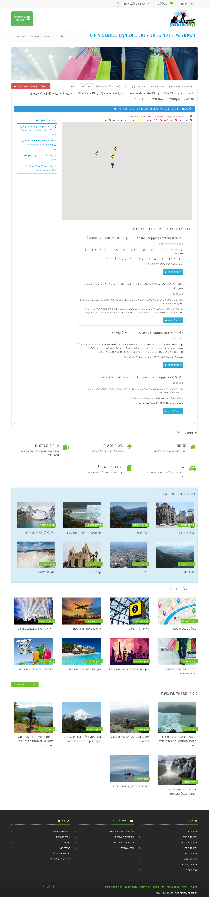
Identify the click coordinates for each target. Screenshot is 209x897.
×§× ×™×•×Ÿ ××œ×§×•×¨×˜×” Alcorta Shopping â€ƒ (147, 333)
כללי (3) (73, 86)
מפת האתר (145, 886)
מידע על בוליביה (190, 836)
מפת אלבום (131, 886)
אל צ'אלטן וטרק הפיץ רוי (40, 532)
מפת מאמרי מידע (114, 886)
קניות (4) (86, 86)
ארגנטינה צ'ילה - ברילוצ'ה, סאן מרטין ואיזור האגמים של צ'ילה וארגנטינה (35, 741)
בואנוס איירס (20, 36)
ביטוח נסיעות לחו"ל (61, 831)
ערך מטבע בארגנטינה (124, 842)
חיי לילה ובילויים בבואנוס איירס (35, 628)
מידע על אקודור (191, 859)
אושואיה (189, 572)
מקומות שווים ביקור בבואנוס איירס (129, 669)
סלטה (144, 572)
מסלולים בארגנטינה (184, 628)
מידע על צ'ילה (191, 847)
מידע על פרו (192, 831)
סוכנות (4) (122, 86)
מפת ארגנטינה (127, 847)
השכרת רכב (64, 847)
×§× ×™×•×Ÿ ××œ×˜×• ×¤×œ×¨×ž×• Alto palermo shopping (142, 377)
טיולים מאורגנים (63, 836)
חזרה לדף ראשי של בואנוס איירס (32, 86)
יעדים (185, 3)
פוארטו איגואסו (46, 572)
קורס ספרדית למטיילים (59, 859)
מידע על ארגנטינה (138, 628)
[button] (112, 165)
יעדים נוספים (192, 869)
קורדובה (96, 572)
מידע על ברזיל (191, 853)
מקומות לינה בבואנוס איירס (85, 669)
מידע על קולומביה (189, 864)
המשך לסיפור (190, 729)
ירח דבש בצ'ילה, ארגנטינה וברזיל (130, 786)
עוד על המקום (187, 524)
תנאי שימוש (159, 886)
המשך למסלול (190, 621)
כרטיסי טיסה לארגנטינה (87, 628)
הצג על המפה (174, 271)
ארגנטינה (35, 36)
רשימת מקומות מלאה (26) (182, 86)
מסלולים (164, 3)
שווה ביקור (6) (157, 86)
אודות (184, 886)
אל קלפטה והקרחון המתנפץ (84, 532)
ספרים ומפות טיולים (61, 853)
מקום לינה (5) (139, 86)
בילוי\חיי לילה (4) (104, 86)
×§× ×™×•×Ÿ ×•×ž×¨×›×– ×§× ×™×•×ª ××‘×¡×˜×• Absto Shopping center (135, 238)
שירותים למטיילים (135, 3)
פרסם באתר (173, 886)
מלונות (67, 842)
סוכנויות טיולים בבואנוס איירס (36, 669)
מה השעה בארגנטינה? (124, 836)
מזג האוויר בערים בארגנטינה (121, 831)
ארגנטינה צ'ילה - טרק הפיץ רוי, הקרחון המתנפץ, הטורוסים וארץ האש (177, 741)
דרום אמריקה (49, 36)
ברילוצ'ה (142, 532)
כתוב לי (193, 886)
